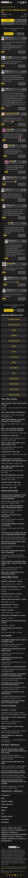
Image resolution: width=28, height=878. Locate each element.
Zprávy (10, 828)
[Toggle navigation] (25, 2)
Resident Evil (14, 378)
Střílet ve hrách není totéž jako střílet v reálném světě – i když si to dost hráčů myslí (13, 563)
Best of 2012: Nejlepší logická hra (13, 11)
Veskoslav (10, 263)
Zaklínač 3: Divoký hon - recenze (11, 581)
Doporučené (21, 20)
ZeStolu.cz (4, 832)
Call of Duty (14, 357)
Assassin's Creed (14, 319)
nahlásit (21, 52)
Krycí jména (5, 819)
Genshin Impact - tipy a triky (10, 451)
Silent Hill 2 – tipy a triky (9, 487)
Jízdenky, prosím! (6, 816)
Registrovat (8, 33)
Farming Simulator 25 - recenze (11, 594)
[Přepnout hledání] (18, 2)
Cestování (4, 830)
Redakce (8, 866)
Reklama (3, 866)
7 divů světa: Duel (7, 804)
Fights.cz (12, 836)
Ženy (19, 828)
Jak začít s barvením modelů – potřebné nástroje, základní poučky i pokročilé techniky (13, 757)
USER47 (10, 145)
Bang (3, 798)
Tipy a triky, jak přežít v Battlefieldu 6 (13, 412)
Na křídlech (5, 822)
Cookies (13, 866)
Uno (2, 813)
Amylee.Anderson (11, 113)
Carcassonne (5, 795)
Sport (15, 828)
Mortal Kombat (14, 384)
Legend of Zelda (14, 394)
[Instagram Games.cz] (12, 875)
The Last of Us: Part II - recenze (11, 584)
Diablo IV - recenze (7, 610)
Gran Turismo (14, 389)
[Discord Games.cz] (15, 875)
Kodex (24, 866)
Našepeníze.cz (12, 838)
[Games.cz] (6, 2)
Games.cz (12, 830)
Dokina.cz (19, 836)
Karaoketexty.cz (6, 834)
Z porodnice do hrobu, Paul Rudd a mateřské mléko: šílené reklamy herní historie (13, 556)
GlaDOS (9, 129)
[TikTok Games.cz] (18, 875)
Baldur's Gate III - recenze (9, 607)
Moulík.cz (5, 836)
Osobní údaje (19, 866)
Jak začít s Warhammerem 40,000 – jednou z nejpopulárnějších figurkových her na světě (14, 750)
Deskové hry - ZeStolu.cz (12, 791)
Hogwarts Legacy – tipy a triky (11, 482)
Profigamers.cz (21, 830)
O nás (7, 868)
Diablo (14, 362)
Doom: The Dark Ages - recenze (11, 632)
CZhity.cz (4, 838)
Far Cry (14, 351)
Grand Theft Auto (14, 324)
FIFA (14, 373)
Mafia (14, 330)
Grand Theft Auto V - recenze (10, 612)
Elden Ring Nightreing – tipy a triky (12, 475)
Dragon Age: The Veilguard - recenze (13, 615)
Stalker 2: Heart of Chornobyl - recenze (13, 599)
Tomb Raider (14, 368)
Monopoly (4, 807)
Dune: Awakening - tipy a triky (11, 485)
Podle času (8, 23)
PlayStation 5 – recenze (8, 710)
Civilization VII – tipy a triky (10, 435)
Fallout (14, 346)
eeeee (8, 57)
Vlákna (8, 20)
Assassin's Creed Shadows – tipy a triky (14, 433)
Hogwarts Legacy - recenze (10, 596)
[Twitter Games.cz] (10, 875)
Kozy (9, 222)
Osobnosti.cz (13, 832)
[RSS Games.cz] (21, 875)
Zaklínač (14, 335)
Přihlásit (20, 33)
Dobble (3, 810)
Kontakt (3, 868)
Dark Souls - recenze (8, 625)
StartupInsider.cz (6, 841)
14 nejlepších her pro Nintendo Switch (13, 666)
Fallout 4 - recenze (7, 618)
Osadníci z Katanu (7, 801)
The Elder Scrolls (14, 341)
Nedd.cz (24, 834)
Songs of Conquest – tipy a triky (11, 463)
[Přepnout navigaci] (21, 2)
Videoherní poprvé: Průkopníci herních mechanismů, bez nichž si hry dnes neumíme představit (13, 496)
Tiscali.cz (4, 828)
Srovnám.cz (22, 838)
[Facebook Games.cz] (7, 875)
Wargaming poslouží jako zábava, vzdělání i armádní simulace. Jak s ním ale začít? (13, 781)
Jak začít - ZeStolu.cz (10, 745)
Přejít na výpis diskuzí (8, 7)
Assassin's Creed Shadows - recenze (13, 586)
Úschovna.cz (16, 834)
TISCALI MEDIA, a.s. (17, 871)
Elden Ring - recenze (8, 602)
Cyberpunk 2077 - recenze (9, 604)
